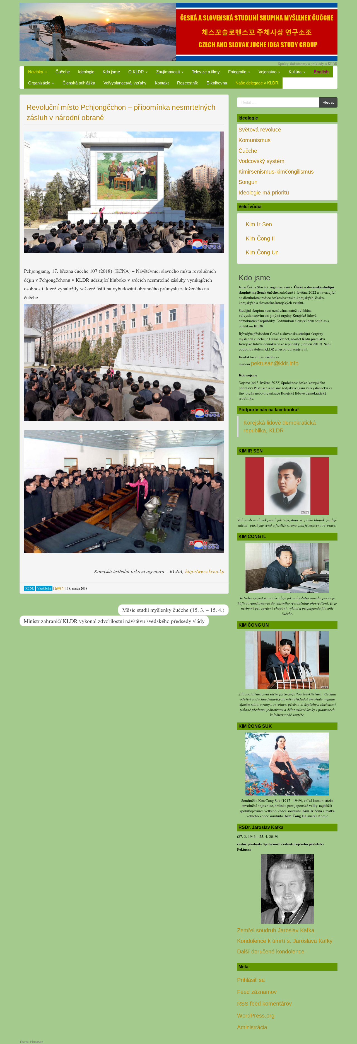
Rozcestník (187, 83)
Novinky (36, 71)
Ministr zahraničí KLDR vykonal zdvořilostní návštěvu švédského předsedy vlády (114, 620)
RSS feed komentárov (264, 1004)
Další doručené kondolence (270, 951)
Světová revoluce (259, 129)
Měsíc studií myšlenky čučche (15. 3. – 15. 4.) (173, 609)
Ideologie (86, 71)
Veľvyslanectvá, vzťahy (124, 83)
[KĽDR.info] (178, 31)
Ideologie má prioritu (263, 192)
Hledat (328, 102)
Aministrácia (252, 1027)
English (321, 71)
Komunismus (254, 140)
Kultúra (296, 71)
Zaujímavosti (168, 71)
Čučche (63, 71)
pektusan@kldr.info (274, 363)
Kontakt (162, 83)
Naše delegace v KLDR (256, 83)
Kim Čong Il (260, 238)
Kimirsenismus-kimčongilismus (276, 172)
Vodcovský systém (261, 161)
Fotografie (237, 71)
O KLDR (136, 71)
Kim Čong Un (262, 252)
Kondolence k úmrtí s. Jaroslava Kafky (284, 941)
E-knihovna (216, 83)
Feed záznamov (257, 992)
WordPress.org (255, 1016)
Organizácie (39, 83)
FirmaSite (36, 1041)
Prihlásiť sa (251, 980)
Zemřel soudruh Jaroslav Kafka (275, 930)
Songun (247, 182)
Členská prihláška (78, 83)
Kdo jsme (111, 71)
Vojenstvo (268, 71)
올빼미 (60, 588)
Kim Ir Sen (259, 224)
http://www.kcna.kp (204, 571)
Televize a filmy (206, 71)
